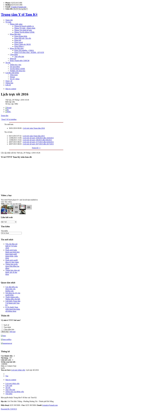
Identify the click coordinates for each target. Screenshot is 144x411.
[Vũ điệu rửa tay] (22, 213)
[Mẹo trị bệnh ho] (29, 209)
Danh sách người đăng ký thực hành (12, 261)
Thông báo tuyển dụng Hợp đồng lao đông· (12, 266)
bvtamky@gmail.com (18, 7)
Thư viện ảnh (10, 390)
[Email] (8, 108)
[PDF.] (8, 112)
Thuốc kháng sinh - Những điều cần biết (12, 298)
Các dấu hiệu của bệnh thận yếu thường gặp (11, 289)
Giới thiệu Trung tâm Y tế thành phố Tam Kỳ (12, 303)
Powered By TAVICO (9, 409)
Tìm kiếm (4, 231)
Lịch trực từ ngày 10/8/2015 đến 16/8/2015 (38, 138)
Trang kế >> (36, 148)
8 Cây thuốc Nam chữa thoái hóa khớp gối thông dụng (12, 309)
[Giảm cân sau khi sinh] (4, 213)
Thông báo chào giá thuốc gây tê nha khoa (12, 272)
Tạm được (7, 327)
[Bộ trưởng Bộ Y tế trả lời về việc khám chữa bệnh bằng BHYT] (16, 209)
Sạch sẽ (6, 325)
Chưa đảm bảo (9, 329)
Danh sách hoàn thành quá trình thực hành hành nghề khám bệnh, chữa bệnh (12, 254)
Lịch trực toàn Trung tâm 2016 (34, 128)
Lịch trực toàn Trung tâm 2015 (34, 136)
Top (6, 376)
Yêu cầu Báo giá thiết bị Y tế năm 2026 (11, 246)
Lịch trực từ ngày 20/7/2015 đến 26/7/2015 (38, 144)
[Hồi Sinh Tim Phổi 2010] (16, 213)
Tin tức (7, 388)
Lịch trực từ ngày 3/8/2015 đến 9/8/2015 (37, 140)
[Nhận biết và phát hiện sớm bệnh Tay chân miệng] (10, 213)
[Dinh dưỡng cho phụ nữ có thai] (22, 209)
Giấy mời (8, 386)
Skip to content (10, 89)
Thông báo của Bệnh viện (14, 392)
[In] (7, 110)
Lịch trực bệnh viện (18, 370)
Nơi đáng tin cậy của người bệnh (12, 294)
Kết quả (12, 332)
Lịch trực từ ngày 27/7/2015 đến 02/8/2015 (38, 142)
